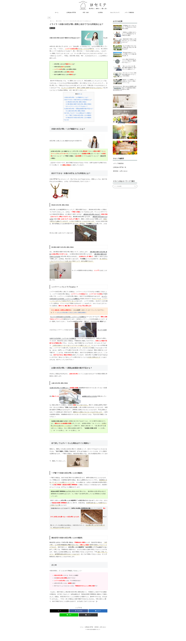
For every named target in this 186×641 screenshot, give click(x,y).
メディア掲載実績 (118, 163)
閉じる (80, 94)
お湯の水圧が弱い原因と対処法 (75, 111)
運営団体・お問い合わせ (120, 171)
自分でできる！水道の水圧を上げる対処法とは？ (78, 99)
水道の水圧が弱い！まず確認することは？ (76, 97)
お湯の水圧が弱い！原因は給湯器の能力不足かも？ (78, 108)
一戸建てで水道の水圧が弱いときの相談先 (78, 115)
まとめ (66, 120)
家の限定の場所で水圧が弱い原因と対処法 (78, 104)
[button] (88, 614)
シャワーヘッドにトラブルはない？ (77, 106)
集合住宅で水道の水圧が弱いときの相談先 (78, 117)
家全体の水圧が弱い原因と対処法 (76, 102)
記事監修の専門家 (89, 627)
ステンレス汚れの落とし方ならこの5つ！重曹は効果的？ (71, 312)
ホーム (81, 627)
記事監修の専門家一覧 (119, 167)
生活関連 (53, 28)
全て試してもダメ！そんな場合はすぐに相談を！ (78, 113)
